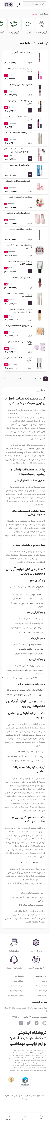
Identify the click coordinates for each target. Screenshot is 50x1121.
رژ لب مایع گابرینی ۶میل (22, 277)
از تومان (10, 63)
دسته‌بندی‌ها (41, 976)
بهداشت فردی (41, 995)
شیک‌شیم (43, 14)
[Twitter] (29, 1023)
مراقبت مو (43, 990)
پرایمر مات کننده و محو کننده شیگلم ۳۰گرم (20, 263)
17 (20, 378)
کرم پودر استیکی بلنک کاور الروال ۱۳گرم (18, 359)
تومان (9, 79)
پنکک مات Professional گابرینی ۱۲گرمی (19, 247)
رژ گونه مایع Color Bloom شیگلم (18, 181)
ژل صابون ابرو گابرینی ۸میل (20, 165)
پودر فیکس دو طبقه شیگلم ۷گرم (20, 343)
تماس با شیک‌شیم (16, 995)
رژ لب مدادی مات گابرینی (22, 52)
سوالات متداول (17, 981)
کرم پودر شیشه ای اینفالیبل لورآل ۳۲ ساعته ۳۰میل (20, 311)
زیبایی (35, 14)
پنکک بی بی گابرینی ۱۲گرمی (20, 197)
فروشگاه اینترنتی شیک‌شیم (16, 1095)
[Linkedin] (21, 1023)
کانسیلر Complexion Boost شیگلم (18, 133)
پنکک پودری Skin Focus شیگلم (19, 325)
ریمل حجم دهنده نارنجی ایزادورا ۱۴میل (18, 102)
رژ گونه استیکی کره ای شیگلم (19, 213)
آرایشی (44, 981)
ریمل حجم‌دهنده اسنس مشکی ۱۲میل (19, 118)
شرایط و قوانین (17, 985)
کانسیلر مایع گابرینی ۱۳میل (20, 84)
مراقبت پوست (41, 985)
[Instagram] (44, 1023)
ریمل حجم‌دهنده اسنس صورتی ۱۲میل (19, 70)
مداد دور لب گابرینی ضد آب (21, 229)
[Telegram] (36, 1023)
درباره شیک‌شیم (17, 990)
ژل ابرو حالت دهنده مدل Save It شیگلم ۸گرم (19, 295)
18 (15, 378)
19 (9, 378)
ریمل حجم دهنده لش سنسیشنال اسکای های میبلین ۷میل (18, 150)
